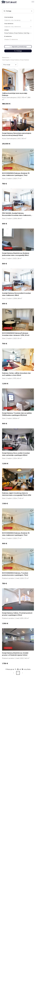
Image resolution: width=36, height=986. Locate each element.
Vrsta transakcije (8, 17)
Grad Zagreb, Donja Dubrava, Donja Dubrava (15, 60)
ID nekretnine (8, 36)
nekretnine (5, 57)
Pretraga (19, 51)
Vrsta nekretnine (8, 23)
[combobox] (18, 20)
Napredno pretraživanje (19, 46)
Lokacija (6, 30)
